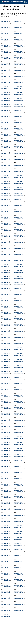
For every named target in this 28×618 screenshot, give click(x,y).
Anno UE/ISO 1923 (19, 88)
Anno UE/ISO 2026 (5, 396)
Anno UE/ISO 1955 (19, 183)
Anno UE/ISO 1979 (19, 254)
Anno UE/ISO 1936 (5, 129)
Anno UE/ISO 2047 (19, 456)
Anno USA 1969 (18, 223)
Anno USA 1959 (18, 193)
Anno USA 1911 (18, 51)
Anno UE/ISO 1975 (19, 242)
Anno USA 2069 (18, 520)
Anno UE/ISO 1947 (19, 159)
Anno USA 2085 (18, 567)
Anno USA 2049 (18, 460)
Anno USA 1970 (5, 229)
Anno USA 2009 (18, 342)
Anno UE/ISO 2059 (19, 491)
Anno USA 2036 (5, 425)
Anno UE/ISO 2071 (19, 527)
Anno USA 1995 (18, 300)
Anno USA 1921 (18, 80)
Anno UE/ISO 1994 (5, 301)
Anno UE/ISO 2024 (5, 390)
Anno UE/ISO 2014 (5, 361)
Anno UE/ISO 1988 (5, 284)
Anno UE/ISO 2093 (19, 592)
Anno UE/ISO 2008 (5, 343)
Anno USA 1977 (18, 247)
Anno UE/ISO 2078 (5, 551)
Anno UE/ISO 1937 (19, 129)
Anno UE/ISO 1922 (5, 88)
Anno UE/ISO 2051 (19, 468)
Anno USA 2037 (18, 425)
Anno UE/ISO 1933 (19, 118)
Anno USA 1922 (5, 86)
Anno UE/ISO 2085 (19, 568)
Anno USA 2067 (18, 514)
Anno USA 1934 (5, 122)
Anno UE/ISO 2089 (19, 580)
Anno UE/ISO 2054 (5, 479)
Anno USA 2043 (18, 442)
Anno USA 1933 (18, 116)
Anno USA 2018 (5, 371)
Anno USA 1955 (18, 181)
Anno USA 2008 (5, 342)
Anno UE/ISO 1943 (19, 147)
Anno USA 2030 (5, 407)
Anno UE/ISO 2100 (5, 616)
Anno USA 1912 (5, 57)
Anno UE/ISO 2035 (19, 420)
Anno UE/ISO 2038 (5, 432)
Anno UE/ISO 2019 (19, 373)
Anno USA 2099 (18, 608)
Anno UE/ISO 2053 (19, 474)
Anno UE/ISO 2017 (19, 367)
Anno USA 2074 (5, 537)
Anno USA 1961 (18, 199)
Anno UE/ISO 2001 (19, 319)
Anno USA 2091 (18, 585)
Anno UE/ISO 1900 (5, 23)
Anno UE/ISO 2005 (19, 331)
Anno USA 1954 (5, 181)
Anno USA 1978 (5, 253)
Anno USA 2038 (5, 431)
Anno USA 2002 (5, 324)
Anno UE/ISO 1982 (5, 266)
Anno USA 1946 (5, 158)
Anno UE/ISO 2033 (19, 414)
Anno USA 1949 (18, 164)
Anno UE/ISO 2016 (5, 367)
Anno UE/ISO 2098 (5, 610)
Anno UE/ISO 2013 (19, 355)
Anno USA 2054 (5, 478)
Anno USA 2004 (5, 330)
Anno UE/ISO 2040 (5, 438)
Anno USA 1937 (18, 128)
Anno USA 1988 (5, 282)
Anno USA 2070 (5, 525)
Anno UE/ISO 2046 (5, 456)
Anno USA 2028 (5, 401)
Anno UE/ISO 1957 (19, 189)
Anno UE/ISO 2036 (5, 426)
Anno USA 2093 (18, 591)
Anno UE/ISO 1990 (5, 290)
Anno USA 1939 (18, 134)
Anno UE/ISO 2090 (5, 586)
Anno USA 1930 (5, 110)
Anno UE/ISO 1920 (5, 82)
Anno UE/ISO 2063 (19, 503)
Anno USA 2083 (18, 561)
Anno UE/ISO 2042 (5, 444)
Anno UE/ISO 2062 (5, 503)
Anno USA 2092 (5, 591)
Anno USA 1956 (5, 187)
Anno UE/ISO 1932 (5, 118)
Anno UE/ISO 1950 (5, 171)
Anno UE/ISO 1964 (5, 213)
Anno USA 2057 (18, 484)
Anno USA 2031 (18, 407)
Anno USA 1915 (18, 63)
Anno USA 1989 (18, 282)
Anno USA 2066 (5, 514)
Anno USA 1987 (18, 276)
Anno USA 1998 (5, 312)
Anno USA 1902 (5, 27)
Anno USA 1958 (5, 193)
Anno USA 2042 (5, 442)
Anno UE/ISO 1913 (19, 58)
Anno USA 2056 (5, 484)
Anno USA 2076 (5, 543)
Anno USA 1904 (5, 33)
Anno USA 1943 (18, 146)
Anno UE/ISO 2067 (19, 515)
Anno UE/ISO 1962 (5, 207)
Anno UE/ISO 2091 (19, 586)
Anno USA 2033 (18, 413)
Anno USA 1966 (5, 217)
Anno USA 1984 (5, 270)
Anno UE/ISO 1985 (19, 272)
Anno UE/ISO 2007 (19, 337)
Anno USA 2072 (5, 531)
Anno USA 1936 (5, 128)
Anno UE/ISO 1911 (18, 52)
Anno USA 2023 (18, 383)
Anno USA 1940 (5, 140)
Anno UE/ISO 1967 (19, 218)
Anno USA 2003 (18, 324)
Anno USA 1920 (5, 80)
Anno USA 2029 (18, 401)
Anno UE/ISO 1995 (19, 301)
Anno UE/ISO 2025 (19, 390)
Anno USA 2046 (5, 454)
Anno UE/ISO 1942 (5, 147)
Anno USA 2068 (5, 520)
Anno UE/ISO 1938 (5, 135)
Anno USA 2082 (5, 561)
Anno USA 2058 (5, 490)
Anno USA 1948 (5, 164)
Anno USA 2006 (5, 336)
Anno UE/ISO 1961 (19, 201)
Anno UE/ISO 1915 (19, 64)
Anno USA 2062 (5, 502)
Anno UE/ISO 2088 (5, 580)
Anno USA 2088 (5, 579)
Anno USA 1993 (18, 294)
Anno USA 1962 (5, 205)
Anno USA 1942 (5, 146)
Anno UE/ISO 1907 (19, 40)
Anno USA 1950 (5, 169)
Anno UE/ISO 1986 (5, 278)
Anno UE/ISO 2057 (19, 485)
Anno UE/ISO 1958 (5, 195)
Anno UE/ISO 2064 (5, 509)
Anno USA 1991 (18, 288)
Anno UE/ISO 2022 (5, 385)
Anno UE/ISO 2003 (19, 325)
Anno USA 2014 (5, 359)
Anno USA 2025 (18, 389)
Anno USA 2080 (5, 555)
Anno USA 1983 (18, 264)
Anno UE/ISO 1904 (5, 35)
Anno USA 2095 (18, 597)
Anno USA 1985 (18, 270)
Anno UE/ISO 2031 (19, 408)
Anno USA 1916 (5, 69)
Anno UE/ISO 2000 (5, 319)
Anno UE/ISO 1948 (5, 165)
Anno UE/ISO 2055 (19, 479)
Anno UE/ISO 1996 (5, 307)
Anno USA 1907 (18, 39)
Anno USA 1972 (5, 235)
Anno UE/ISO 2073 (19, 533)
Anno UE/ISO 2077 (19, 545)
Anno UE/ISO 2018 (5, 373)
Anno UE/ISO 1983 (19, 266)
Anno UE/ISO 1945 (19, 153)
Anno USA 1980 (5, 258)
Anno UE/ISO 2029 (19, 402)
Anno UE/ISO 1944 (5, 153)
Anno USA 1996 (5, 306)
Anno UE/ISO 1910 (5, 52)
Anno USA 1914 (5, 63)
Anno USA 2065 (18, 508)
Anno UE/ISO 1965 (19, 213)
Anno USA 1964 (5, 211)
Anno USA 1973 (18, 235)
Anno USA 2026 (5, 395)
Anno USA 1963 (18, 205)
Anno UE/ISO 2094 (5, 598)
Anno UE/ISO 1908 (5, 46)
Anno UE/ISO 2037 (19, 426)
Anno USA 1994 (5, 300)
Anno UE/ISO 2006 (5, 337)
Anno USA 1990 (5, 288)
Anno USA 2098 (5, 608)
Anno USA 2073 (18, 531)
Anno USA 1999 (18, 312)
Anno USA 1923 (18, 86)
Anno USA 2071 (18, 525)
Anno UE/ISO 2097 (19, 604)
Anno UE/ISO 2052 (5, 474)
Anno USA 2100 (5, 614)
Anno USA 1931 (18, 110)
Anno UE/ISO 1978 (5, 254)
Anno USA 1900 (5, 21)
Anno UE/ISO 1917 (19, 70)
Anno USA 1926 (5, 98)
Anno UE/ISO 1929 (19, 106)
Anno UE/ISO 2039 (19, 432)
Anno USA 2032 (5, 413)
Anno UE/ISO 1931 (19, 112)
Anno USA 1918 (5, 75)
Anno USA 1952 (5, 175)
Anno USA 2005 (18, 330)
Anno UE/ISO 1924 (5, 94)
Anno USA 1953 (18, 175)
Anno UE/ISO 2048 (5, 462)
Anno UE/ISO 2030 (5, 408)
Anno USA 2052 (5, 472)
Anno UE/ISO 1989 (19, 284)
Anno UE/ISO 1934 (5, 124)
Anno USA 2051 (18, 466)
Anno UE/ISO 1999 (19, 313)
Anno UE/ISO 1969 (19, 224)
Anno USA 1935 (18, 122)
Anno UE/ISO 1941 (19, 141)
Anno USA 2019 (18, 371)
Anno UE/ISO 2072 (5, 533)
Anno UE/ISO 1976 (5, 248)
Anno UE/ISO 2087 (19, 574)
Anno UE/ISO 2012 (5, 355)
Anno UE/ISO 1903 (19, 29)
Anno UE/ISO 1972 (5, 236)
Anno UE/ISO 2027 (19, 396)
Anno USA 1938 (5, 134)
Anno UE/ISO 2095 (19, 598)
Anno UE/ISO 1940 (5, 141)
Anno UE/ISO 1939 (19, 135)
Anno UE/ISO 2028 (5, 402)
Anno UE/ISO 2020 (5, 379)
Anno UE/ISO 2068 (5, 521)
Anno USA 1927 (18, 98)
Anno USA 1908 (5, 45)
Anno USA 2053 (18, 472)
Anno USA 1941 (18, 140)
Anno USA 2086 (5, 573)
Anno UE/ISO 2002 (5, 325)
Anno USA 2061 (18, 496)
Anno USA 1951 (18, 169)
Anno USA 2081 (18, 555)
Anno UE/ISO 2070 (5, 527)
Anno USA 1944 (5, 152)
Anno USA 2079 (18, 549)
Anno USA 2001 (18, 318)
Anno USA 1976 (5, 247)
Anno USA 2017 (18, 365)
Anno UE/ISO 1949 (19, 165)
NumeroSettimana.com (13, 2)
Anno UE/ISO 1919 (19, 76)
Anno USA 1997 (18, 306)
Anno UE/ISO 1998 (5, 313)
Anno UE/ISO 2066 (5, 515)
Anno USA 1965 (18, 211)
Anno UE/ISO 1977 (19, 248)
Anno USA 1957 (18, 187)
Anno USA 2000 (5, 318)
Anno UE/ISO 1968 (5, 224)
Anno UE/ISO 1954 (5, 183)
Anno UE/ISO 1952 (5, 177)
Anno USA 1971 (18, 229)
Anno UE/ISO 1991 (19, 290)
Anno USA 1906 (5, 39)
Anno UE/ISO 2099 (19, 610)
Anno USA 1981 (18, 258)
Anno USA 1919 (18, 75)
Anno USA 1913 (18, 57)
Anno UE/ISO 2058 (5, 491)
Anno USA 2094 (5, 597)
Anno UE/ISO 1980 (5, 260)
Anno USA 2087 (18, 573)
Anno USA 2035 (18, 419)
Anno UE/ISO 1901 (19, 23)
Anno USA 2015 (18, 359)
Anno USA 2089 (18, 579)
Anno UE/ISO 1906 (5, 40)
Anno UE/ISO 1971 (19, 230)
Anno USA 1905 (18, 33)
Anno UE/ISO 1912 (5, 58)
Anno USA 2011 (18, 347)
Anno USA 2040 (5, 436)
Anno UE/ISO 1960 (5, 201)
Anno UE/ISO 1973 (19, 236)
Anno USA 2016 (5, 365)
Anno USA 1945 (18, 152)
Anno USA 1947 (18, 158)
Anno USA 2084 (5, 567)
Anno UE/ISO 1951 (19, 171)
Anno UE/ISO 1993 (19, 296)
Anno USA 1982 (5, 264)
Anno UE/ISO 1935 (19, 124)
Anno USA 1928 (5, 104)
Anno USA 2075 (18, 537)
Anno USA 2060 (5, 496)
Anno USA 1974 (5, 241)
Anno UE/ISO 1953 (19, 177)
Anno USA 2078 (5, 549)
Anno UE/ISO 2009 (19, 343)
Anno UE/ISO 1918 (5, 76)
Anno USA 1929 (18, 104)
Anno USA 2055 (18, 478)
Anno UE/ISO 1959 (19, 195)
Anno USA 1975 (18, 241)
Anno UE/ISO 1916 (5, 70)
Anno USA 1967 (18, 217)
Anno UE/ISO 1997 (19, 307)
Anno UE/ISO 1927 (19, 100)
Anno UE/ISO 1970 (5, 230)
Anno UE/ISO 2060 (5, 497)
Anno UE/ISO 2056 (5, 485)
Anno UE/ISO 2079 (19, 551)
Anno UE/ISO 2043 (19, 444)
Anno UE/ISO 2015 (19, 361)
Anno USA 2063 (18, 502)
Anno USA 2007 (18, 336)
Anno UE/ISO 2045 (19, 450)
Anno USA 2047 (18, 454)
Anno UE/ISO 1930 (5, 112)
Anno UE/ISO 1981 (19, 260)
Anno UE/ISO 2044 (5, 450)
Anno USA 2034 (5, 419)
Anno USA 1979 (18, 253)
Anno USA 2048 (5, 460)
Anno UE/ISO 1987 (19, 278)
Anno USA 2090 (5, 585)
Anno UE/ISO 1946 (5, 159)
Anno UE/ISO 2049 (19, 462)
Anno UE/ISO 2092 (5, 592)
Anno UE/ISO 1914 (5, 64)
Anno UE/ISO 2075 (19, 539)
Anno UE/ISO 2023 (19, 385)
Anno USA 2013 (18, 353)
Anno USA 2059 (18, 490)
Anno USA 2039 (18, 431)
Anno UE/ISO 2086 (5, 574)
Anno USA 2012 (5, 353)
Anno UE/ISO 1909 (19, 46)
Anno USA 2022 (5, 383)
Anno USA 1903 (18, 27)
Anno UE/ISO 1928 (5, 106)
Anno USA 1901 (18, 21)
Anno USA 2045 (18, 448)
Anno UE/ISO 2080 (5, 557)
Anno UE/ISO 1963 (19, 207)
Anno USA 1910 (5, 51)
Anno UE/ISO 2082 (5, 563)
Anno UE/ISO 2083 (19, 563)
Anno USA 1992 (5, 294)
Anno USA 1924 (5, 92)
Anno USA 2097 (18, 603)
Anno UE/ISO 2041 (19, 438)
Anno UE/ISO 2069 (19, 521)
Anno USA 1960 (5, 199)
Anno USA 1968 (5, 223)
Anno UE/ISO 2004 (5, 331)
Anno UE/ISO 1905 (19, 35)
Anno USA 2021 (18, 377)
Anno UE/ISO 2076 (5, 545)
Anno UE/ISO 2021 (19, 379)
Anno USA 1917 (18, 69)
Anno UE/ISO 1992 (5, 296)
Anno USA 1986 (5, 276)
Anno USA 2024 (5, 389)
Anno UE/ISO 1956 (5, 189)
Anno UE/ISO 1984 (5, 272)
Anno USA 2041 (18, 436)
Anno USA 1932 (5, 116)
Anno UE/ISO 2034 (5, 420)
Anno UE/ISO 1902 (5, 29)
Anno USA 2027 (18, 395)
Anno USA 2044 (5, 448)
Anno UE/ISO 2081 (19, 557)
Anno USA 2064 (5, 508)
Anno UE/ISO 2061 (19, 497)
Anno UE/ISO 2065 (19, 509)
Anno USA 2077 (18, 543)
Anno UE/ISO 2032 (5, 414)
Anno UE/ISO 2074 (5, 539)
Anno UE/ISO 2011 (18, 349)
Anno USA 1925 (18, 92)
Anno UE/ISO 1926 (5, 100)
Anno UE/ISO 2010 (5, 349)
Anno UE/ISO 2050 (5, 468)
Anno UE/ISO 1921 (19, 82)
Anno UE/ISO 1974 (5, 242)
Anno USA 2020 (5, 377)
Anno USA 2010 (5, 347)
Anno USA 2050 (5, 466)
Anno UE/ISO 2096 (5, 604)
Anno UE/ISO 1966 (5, 218)
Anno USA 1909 (18, 45)
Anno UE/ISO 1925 (19, 94)
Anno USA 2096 (5, 603)
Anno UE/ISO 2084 (5, 568)
